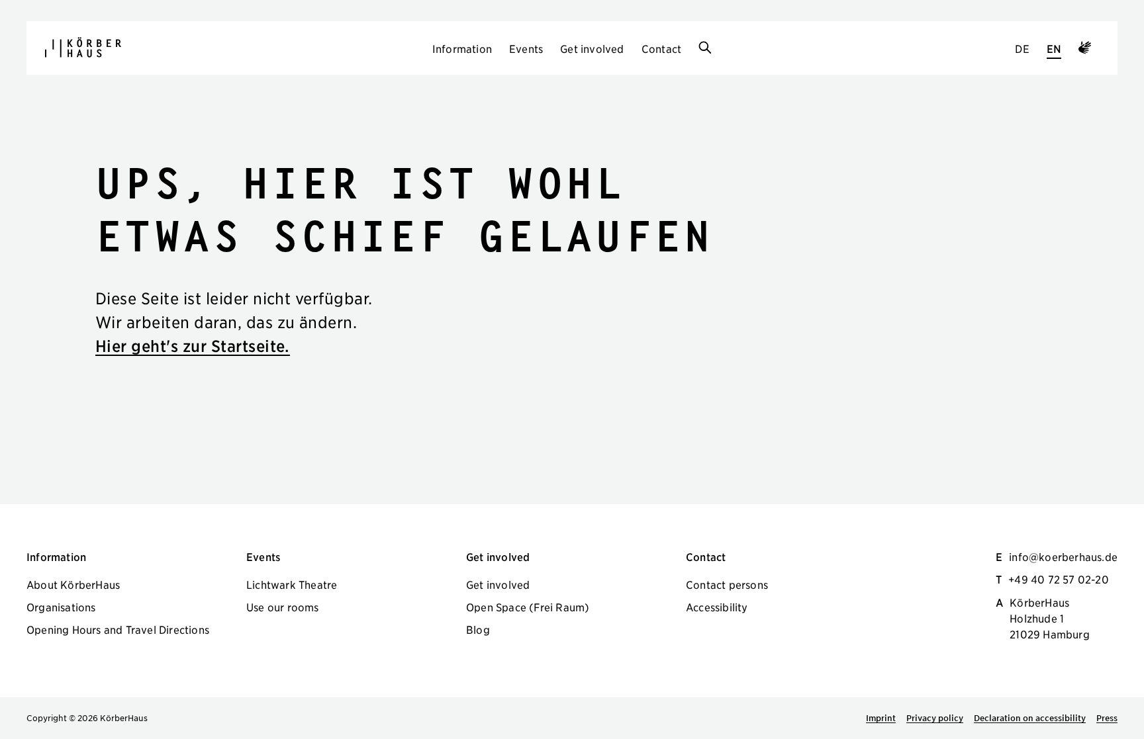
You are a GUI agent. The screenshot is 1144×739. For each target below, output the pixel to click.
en (1054, 48)
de (1022, 48)
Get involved (592, 48)
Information (462, 48)
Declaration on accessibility (1030, 718)
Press (1107, 718)
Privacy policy (934, 718)
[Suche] (705, 48)
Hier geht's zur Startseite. (192, 346)
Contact (661, 48)
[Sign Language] (1084, 49)
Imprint (881, 718)
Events (526, 48)
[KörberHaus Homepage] (83, 47)
